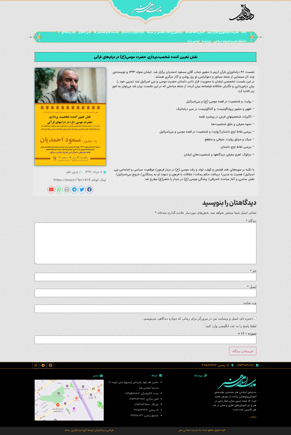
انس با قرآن (84, 32)
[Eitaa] (50, 365)
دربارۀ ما (206, 41)
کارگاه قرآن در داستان (132, 32)
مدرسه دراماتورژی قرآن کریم (223, 32)
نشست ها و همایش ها (106, 32)
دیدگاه (251, 220)
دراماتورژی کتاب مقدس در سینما (165, 32)
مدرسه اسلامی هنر (188, 430)
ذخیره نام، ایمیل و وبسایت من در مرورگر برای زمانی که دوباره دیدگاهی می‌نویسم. (198, 318)
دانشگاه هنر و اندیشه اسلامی (230, 41)
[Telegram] (43, 365)
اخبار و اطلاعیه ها (195, 32)
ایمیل (251, 286)
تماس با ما (194, 41)
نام (253, 270)
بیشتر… (252, 417)
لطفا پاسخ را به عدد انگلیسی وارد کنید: (230, 326)
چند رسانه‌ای (68, 32)
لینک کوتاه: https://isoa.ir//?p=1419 (80, 180)
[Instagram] (36, 365)
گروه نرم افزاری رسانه (76, 430)
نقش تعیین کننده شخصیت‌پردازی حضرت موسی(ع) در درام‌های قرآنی (145, 57)
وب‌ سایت (249, 302)
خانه (243, 32)
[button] (89, 189)
